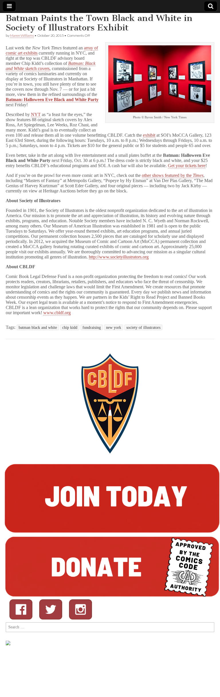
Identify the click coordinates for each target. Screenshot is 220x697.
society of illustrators (143, 327)
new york (113, 327)
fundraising (91, 327)
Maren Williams (22, 35)
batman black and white (38, 327)
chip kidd (69, 327)
